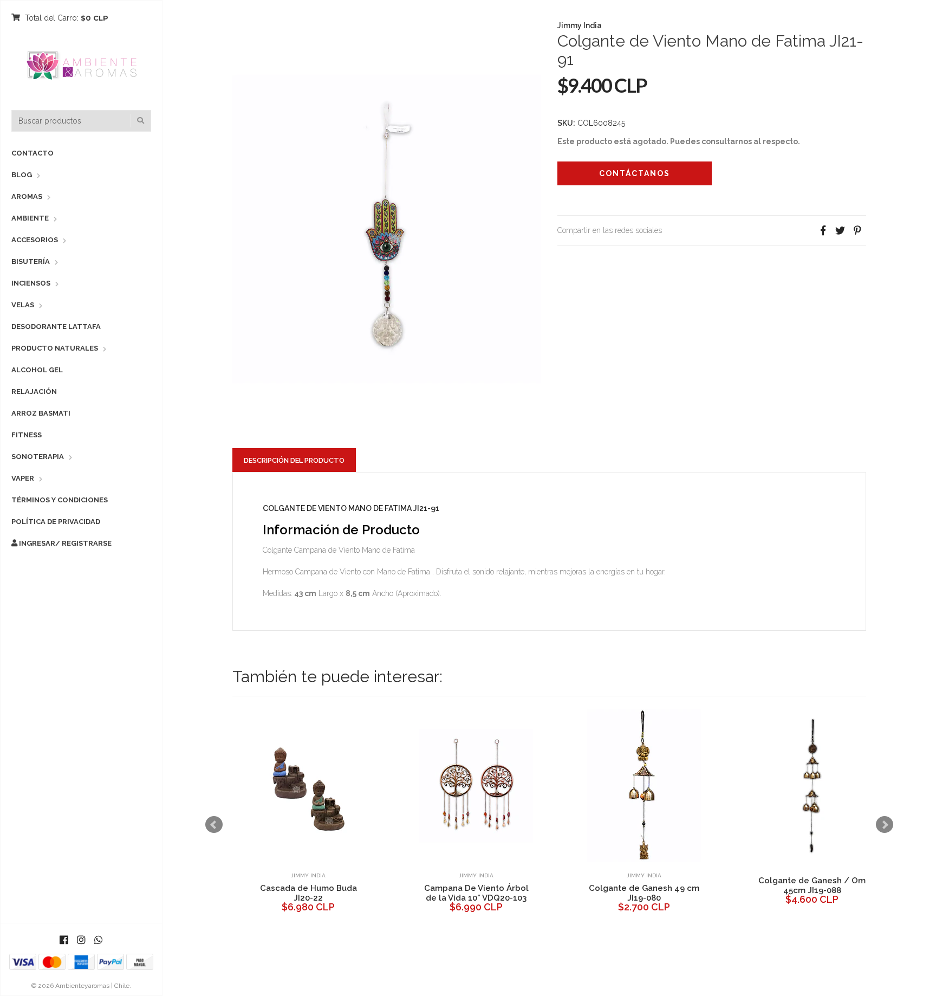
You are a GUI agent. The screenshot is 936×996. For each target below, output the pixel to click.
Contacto (32, 153)
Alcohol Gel (37, 370)
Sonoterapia (37, 456)
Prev (214, 824)
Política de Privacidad (55, 522)
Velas (22, 305)
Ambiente (30, 218)
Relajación (34, 391)
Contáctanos (634, 173)
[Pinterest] (857, 230)
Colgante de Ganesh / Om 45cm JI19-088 (663, 885)
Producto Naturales (54, 348)
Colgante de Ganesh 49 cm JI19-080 (495, 893)
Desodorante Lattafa (56, 326)
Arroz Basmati (40, 413)
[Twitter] (840, 230)
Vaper (22, 478)
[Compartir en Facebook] (822, 230)
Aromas (26, 196)
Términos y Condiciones (59, 500)
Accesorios (34, 240)
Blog (21, 175)
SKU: (566, 123)
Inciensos (30, 283)
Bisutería (30, 261)
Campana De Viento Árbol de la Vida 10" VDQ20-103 (327, 893)
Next (884, 824)
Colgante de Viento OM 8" (830, 888)
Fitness (26, 435)
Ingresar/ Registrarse (64, 543)
